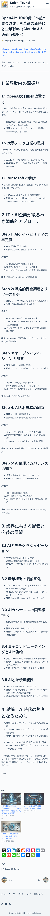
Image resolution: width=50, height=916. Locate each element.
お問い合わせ (38, 894)
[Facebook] (2, 904)
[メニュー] (47, 4)
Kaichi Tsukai (20, 2)
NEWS (33, 41)
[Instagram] (10, 904)
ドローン (21, 894)
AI (27, 41)
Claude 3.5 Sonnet (11, 869)
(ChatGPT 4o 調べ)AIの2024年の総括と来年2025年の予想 (10, 836)
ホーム (3, 894)
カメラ (29, 894)
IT (29, 41)
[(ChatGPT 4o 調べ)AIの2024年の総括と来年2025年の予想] (11, 827)
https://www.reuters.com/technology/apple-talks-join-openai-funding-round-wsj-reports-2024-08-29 (24, 52)
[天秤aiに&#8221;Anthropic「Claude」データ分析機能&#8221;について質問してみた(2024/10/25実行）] (11, 799)
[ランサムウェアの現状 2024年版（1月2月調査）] (34, 799)
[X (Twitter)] (6, 904)
